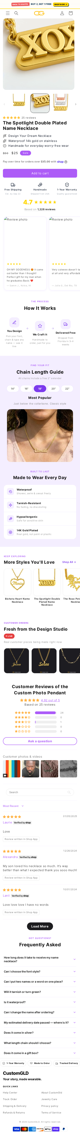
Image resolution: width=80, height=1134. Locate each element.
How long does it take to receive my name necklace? (31, 959)
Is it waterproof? (15, 1002)
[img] (12, 817)
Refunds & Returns (14, 1112)
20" (53, 388)
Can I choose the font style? (22, 971)
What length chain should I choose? (27, 1043)
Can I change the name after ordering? (29, 1012)
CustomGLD (15, 1073)
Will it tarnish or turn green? (22, 991)
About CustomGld (51, 1092)
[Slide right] (75, 104)
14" (13, 388)
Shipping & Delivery (14, 1105)
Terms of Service (51, 1112)
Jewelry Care (49, 1099)
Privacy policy (49, 1105)
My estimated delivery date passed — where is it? (36, 1022)
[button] (7, 13)
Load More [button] (40, 926)
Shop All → (69, 562)
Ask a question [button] (40, 741)
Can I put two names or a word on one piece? (33, 981)
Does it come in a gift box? (21, 1053)
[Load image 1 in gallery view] (19, 103)
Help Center (10, 1092)
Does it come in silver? (19, 1032)
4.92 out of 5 (50, 700)
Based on (40, 209)
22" (67, 388)
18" (40, 388)
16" (26, 388)
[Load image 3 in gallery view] (60, 103)
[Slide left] (4, 104)
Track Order (10, 1099)
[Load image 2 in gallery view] (40, 103)
